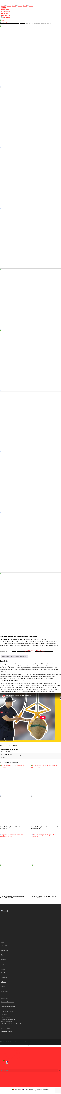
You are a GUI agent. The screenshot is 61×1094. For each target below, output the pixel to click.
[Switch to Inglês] (12, 20)
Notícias (3, 960)
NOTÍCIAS (10, 1056)
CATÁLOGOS (12, 1053)
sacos (51, 651)
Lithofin (3, 982)
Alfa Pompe (4, 991)
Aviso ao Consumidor (7, 1002)
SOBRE (7, 1048)
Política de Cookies (7, 1011)
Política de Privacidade (8, 1007)
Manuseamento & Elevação (23, 651)
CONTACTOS (12, 1058)
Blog (2, 955)
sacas (48, 651)
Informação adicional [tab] (18, 656)
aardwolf (37, 651)
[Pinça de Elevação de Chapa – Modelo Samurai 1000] (46, 863)
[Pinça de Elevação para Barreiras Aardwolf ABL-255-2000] (45, 794)
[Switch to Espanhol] (12, 22)
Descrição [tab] (5, 656)
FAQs (2, 964)
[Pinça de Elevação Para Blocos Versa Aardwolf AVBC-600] (14, 863)
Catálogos (4, 950)
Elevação (41, 651)
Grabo (3, 987)
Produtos (4, 945)
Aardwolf (14, 651)
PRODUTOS (10, 1050)
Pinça (45, 651)
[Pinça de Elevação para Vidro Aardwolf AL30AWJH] (14, 794)
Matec (3, 972)
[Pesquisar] (59, 1070)
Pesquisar (2, 1068)
